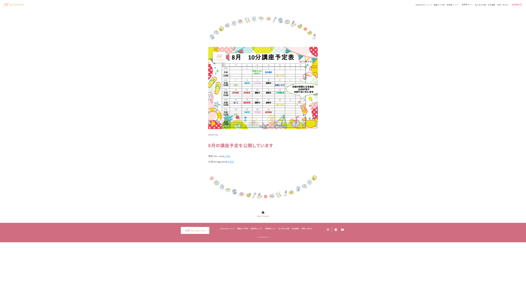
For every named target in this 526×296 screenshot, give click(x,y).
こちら (227, 156)
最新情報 (515, 4)
